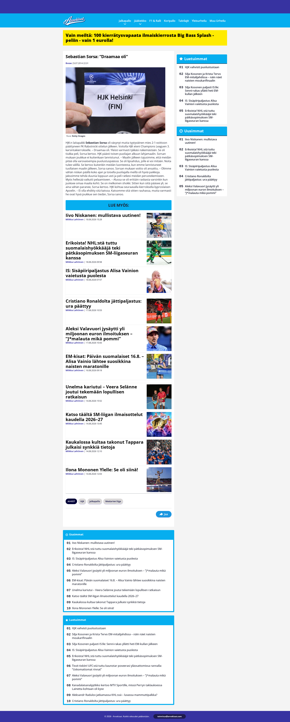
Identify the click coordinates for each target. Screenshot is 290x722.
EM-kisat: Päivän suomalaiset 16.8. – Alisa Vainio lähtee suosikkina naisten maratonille (105, 361)
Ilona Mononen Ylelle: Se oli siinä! (102, 470)
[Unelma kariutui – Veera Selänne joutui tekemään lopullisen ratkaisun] (159, 396)
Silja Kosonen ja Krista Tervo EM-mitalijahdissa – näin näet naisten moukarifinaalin (113, 636)
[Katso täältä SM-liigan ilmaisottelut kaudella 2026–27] (159, 424)
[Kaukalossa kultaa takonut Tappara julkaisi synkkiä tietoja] (159, 452)
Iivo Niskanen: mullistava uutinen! (103, 215)
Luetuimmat (77, 620)
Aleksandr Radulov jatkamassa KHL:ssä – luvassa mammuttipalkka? (114, 695)
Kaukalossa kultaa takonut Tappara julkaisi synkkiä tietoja (104, 444)
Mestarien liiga (113, 501)
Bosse (69, 63)
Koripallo (169, 21)
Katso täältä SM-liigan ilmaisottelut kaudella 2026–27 (104, 416)
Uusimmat (76, 534)
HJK (82, 501)
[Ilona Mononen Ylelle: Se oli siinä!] (159, 479)
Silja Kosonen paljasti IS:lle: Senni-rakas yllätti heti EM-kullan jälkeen (115, 644)
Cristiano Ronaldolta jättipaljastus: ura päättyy (103, 303)
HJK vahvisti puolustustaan (89, 628)
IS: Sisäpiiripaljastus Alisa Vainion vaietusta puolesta (102, 273)
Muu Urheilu (218, 21)
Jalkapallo (125, 21)
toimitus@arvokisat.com (169, 716)
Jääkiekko (140, 21)
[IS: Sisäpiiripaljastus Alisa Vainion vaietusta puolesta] (159, 280)
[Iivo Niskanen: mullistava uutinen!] (159, 225)
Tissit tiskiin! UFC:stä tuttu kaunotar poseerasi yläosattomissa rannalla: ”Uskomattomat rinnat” (117, 667)
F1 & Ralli (155, 21)
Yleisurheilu (199, 21)
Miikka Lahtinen (75, 219)
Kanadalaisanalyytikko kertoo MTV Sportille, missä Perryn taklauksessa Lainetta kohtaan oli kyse (117, 687)
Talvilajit (183, 21)
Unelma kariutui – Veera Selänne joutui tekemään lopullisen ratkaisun (101, 392)
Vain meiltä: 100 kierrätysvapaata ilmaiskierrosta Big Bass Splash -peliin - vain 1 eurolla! (140, 37)
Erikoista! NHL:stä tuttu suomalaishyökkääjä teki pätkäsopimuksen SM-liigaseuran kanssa (102, 250)
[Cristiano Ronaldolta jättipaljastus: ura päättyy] (159, 311)
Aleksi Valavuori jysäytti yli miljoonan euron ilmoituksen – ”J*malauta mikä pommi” (99, 334)
